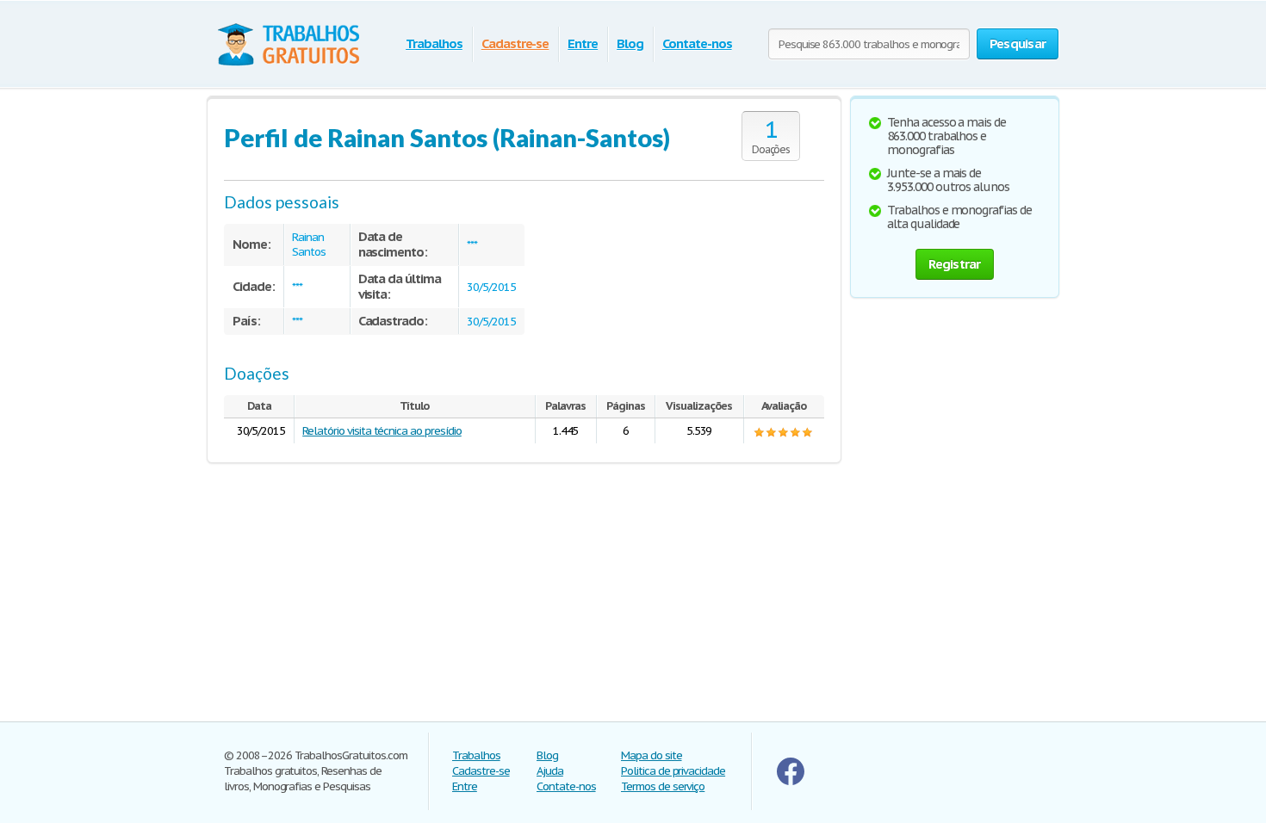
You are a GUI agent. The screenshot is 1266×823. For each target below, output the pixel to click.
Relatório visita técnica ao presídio (382, 431)
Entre (583, 43)
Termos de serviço (662, 786)
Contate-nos (697, 43)
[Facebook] (790, 781)
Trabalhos (434, 43)
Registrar (954, 264)
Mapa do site (651, 755)
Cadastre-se (515, 43)
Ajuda (550, 771)
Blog (630, 43)
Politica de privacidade (673, 771)
